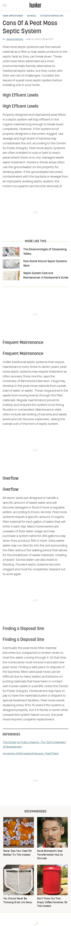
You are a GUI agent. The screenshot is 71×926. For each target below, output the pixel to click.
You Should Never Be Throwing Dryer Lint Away (17, 900)
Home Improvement (13, 16)
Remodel (31, 16)
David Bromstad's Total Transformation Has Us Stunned (50, 855)
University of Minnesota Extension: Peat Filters (31, 753)
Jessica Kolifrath (14, 39)
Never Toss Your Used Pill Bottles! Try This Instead (17, 853)
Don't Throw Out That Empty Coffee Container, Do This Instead (52, 902)
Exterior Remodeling (51, 16)
